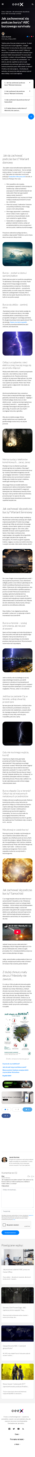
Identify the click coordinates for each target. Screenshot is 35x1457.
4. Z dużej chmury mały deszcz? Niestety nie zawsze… (15, 109)
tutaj (14, 1219)
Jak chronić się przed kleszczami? (14, 1067)
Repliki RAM (7, 1076)
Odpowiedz (5, 1186)
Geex (3, 11)
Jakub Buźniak (6, 37)
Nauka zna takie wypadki (18, 322)
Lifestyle (8, 11)
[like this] (31, 36)
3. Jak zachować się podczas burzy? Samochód (17, 101)
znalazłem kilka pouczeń (17, 176)
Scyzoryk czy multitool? (11, 1064)
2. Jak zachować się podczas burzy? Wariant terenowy (14, 92)
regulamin (31, 1215)
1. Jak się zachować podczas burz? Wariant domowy (14, 84)
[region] (17, 135)
